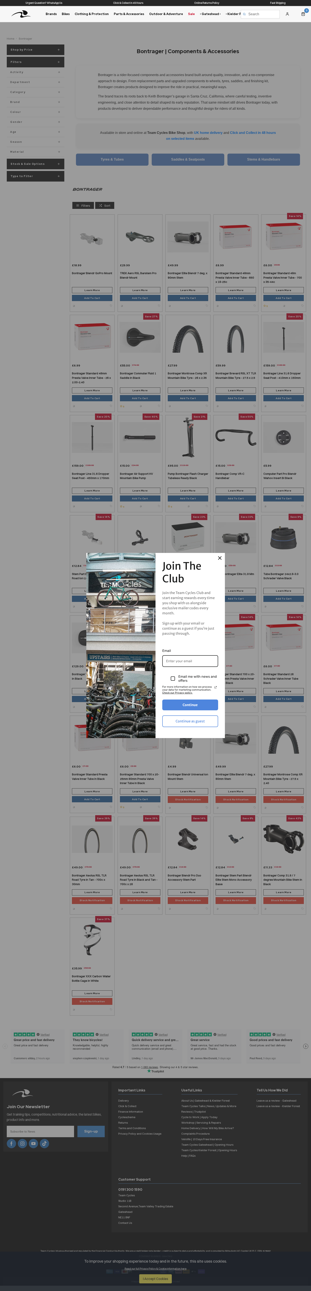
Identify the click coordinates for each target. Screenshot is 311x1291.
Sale (191, 14)
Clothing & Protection (92, 14)
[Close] (220, 558)
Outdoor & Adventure (166, 14)
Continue (190, 705)
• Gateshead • (210, 14)
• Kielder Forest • (238, 14)
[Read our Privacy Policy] (215, 687)
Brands (51, 14)
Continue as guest (190, 721)
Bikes (66, 14)
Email (166, 651)
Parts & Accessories (129, 14)
